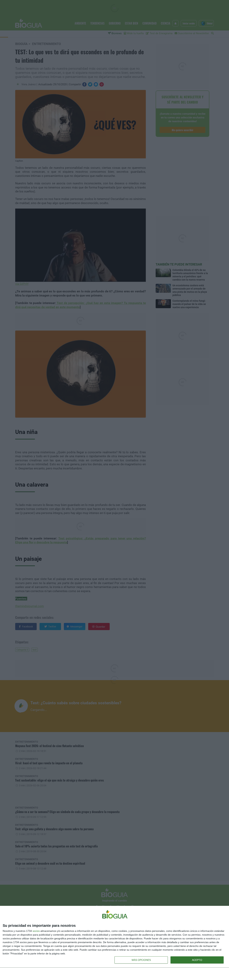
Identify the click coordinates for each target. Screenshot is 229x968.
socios (36, 931)
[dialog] (114, 937)
